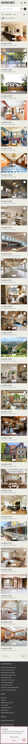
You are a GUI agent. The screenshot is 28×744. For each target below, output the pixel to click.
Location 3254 (6, 490)
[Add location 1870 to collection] (24, 129)
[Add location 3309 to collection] (24, 287)
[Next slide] (24, 39)
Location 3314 (6, 254)
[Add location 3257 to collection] (24, 445)
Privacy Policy (4, 705)
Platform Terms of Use (7, 703)
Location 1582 (6, 175)
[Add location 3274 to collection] (24, 366)
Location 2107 (6, 122)
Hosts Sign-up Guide (6, 677)
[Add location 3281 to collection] (24, 340)
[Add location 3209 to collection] (24, 629)
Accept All (14, 741)
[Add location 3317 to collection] (24, 208)
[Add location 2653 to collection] (24, 50)
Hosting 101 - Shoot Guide (7, 680)
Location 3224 (6, 569)
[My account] (21, 2)
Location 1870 (6, 148)
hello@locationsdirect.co (7, 720)
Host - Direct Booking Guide (8, 690)
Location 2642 (6, 96)
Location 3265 (6, 438)
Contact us (3, 698)
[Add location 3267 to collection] (24, 392)
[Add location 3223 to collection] (24, 576)
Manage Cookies (14, 737)
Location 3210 (6, 622)
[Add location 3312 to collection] (24, 261)
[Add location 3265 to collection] (24, 418)
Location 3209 (6, 648)
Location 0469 (6, 201)
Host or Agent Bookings (7, 682)
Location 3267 (6, 411)
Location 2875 (6, 43)
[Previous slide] (3, 39)
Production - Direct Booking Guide (10, 687)
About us (3, 700)
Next (23, 656)
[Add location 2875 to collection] (24, 24)
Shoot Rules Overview (6, 685)
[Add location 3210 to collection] (24, 603)
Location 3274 (6, 385)
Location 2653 (6, 69)
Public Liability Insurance (7, 712)
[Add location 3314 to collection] (24, 234)
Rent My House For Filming (8, 672)
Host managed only (10, 18)
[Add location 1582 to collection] (24, 155)
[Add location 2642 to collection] (24, 77)
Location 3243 (6, 543)
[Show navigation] (25, 2)
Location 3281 (6, 359)
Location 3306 (6, 333)
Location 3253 (6, 517)
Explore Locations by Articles (8, 667)
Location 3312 (6, 280)
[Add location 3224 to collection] (24, 550)
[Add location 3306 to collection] (24, 313)
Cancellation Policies (6, 708)
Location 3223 (6, 596)
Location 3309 (6, 306)
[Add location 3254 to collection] (24, 471)
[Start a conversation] (24, 740)
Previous (6, 656)
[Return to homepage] (8, 2)
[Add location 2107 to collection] (24, 103)
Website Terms (5, 710)
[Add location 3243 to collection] (24, 524)
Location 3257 (6, 464)
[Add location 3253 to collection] (24, 497)
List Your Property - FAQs (7, 670)
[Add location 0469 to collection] (24, 182)
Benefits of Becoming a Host (8, 675)
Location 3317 (6, 227)
